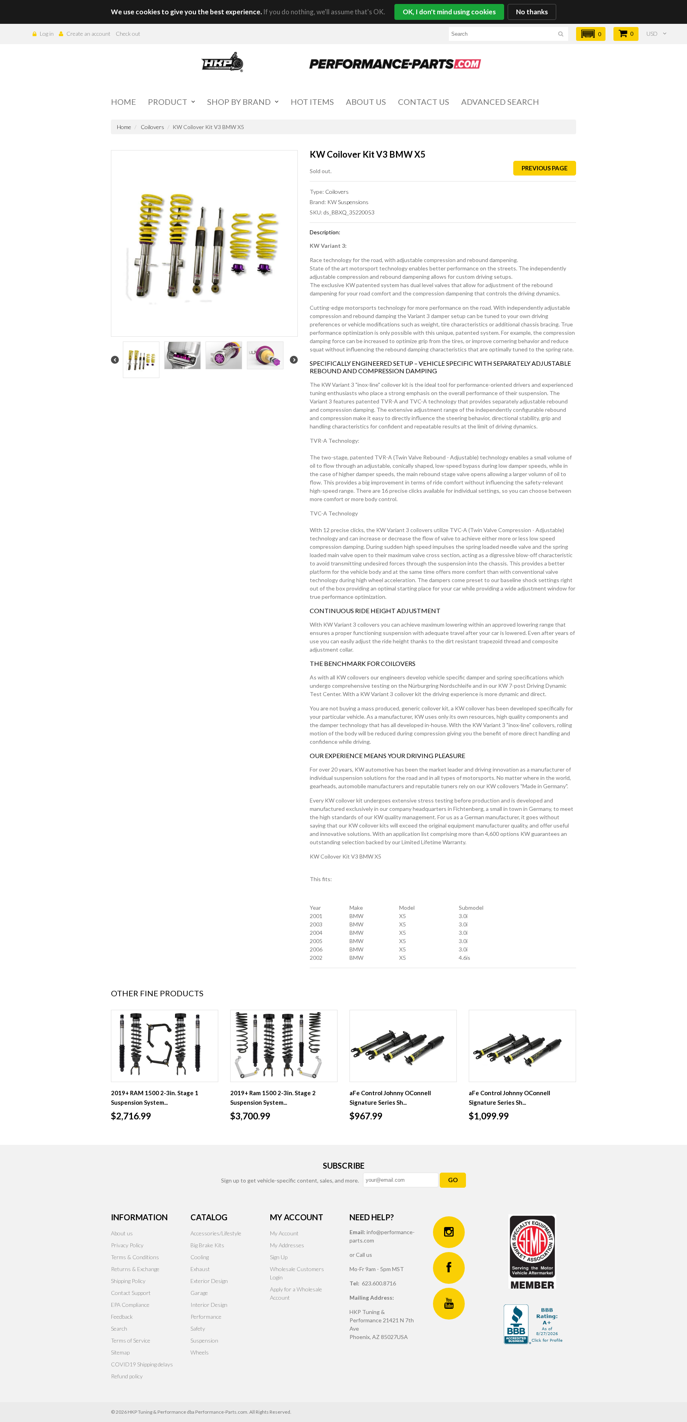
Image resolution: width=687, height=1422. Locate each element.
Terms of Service (130, 1340)
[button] (590, 34)
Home (123, 101)
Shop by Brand (239, 101)
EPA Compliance (130, 1304)
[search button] (560, 35)
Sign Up (278, 1257)
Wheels (199, 1352)
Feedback (122, 1316)
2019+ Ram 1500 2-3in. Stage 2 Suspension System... (273, 1097)
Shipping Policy (128, 1280)
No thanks (532, 12)
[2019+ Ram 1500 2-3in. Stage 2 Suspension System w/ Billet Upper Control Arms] (284, 1046)
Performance (205, 1316)
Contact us (423, 101)
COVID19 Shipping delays (142, 1364)
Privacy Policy (127, 1245)
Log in (47, 33)
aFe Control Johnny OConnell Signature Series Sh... (390, 1097)
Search (119, 1328)
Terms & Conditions (135, 1257)
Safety (197, 1328)
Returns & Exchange (135, 1269)
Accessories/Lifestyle (215, 1233)
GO (453, 1179)
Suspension (204, 1340)
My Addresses (287, 1245)
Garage (199, 1292)
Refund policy (127, 1376)
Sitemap (120, 1352)
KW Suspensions (348, 202)
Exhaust (200, 1269)
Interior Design (208, 1304)
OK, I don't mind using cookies (449, 12)
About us (366, 101)
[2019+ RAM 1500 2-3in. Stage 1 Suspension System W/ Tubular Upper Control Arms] (164, 1046)
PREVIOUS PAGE (545, 168)
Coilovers (152, 126)
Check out (128, 33)
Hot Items (312, 101)
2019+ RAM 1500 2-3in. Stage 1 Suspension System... (154, 1097)
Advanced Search (500, 101)
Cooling (199, 1257)
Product (167, 101)
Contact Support (131, 1292)
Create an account (88, 33)
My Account (284, 1233)
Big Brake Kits (207, 1245)
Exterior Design (209, 1280)
